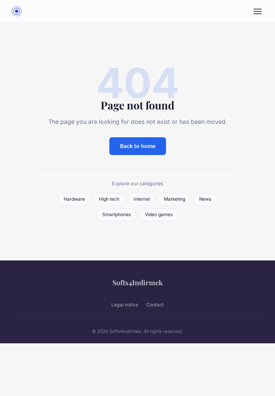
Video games (159, 214)
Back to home (137, 146)
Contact (155, 304)
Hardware (74, 199)
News (205, 199)
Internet (141, 199)
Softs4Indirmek (137, 282)
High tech (109, 199)
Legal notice (124, 304)
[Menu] (257, 11)
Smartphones (116, 214)
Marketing (174, 199)
